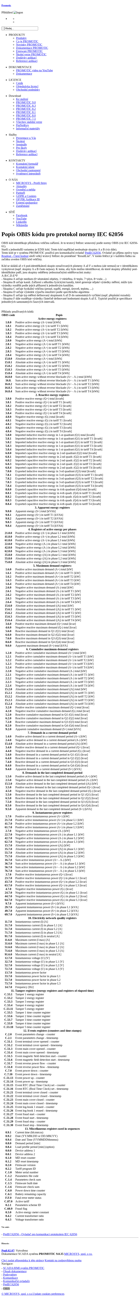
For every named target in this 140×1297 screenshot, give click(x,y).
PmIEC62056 (93, 252)
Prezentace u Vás (26, 137)
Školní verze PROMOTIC (31, 54)
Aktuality (21, 186)
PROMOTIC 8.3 (26, 105)
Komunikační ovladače (16, 1281)
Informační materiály (28, 128)
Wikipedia (22, 225)
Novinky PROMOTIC (29, 44)
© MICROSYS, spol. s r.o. (17, 1293)
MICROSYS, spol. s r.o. (78, 1253)
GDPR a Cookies (26, 196)
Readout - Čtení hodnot (14, 256)
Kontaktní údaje (25, 167)
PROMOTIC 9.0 (26, 102)
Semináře (21, 144)
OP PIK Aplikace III (28, 199)
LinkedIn (21, 221)
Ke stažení (22, 99)
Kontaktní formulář (27, 163)
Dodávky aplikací (26, 57)
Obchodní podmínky (28, 89)
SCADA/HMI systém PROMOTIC (23, 1268)
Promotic (6, 5)
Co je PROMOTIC (27, 41)
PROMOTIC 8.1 (26, 112)
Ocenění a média (25, 189)
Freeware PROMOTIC (29, 51)
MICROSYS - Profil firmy (31, 183)
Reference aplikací (26, 60)
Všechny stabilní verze (29, 122)
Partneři (20, 192)
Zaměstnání (22, 205)
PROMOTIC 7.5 (26, 118)
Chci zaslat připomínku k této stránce (22, 1260)
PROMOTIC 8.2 (26, 108)
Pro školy (21, 147)
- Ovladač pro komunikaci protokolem (40, 1234)
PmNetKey (22, 125)
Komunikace (10, 1277)
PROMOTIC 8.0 (26, 115)
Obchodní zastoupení (28, 170)
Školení (20, 141)
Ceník (19, 83)
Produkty (21, 38)
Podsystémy (10, 1274)
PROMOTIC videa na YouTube (34, 70)
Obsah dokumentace (15, 1271)
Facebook (21, 215)
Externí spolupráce (27, 202)
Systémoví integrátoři (28, 173)
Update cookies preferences (48, 1293)
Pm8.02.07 (7, 1250)
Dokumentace (24, 73)
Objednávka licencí (27, 86)
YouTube (21, 218)
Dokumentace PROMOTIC (32, 47)
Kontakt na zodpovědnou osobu (63, 1260)
